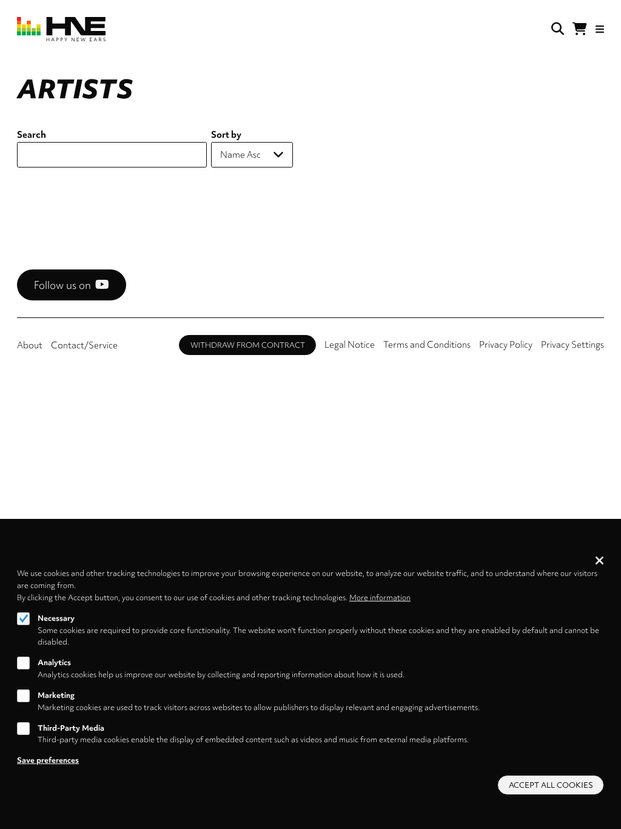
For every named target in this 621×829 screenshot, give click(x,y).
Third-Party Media (71, 728)
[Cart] (579, 29)
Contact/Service (84, 345)
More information (380, 597)
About (29, 345)
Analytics (54, 662)
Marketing (56, 695)
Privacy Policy (505, 345)
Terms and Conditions (427, 345)
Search (31, 135)
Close (599, 560)
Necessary (56, 618)
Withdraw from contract (247, 345)
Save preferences (48, 760)
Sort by (226, 135)
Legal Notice (349, 345)
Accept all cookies (551, 785)
